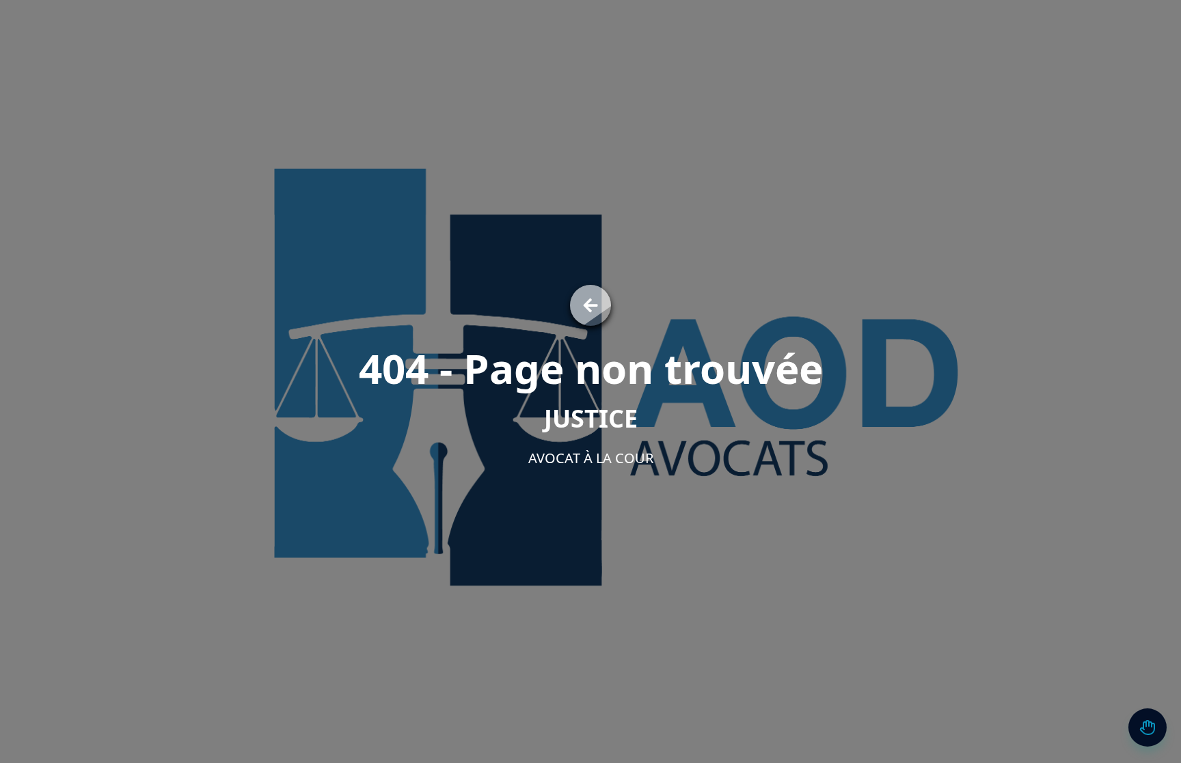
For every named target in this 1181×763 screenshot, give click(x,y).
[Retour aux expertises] (590, 305)
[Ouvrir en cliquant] (1147, 727)
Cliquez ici (1033, 696)
